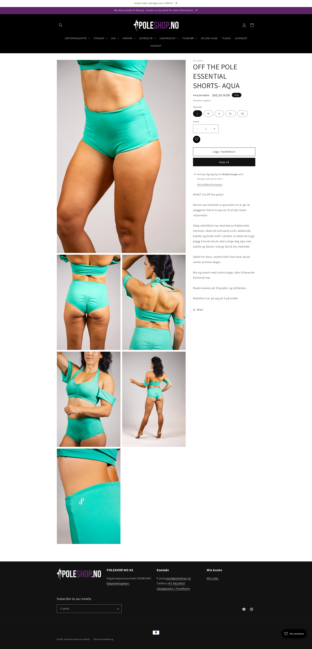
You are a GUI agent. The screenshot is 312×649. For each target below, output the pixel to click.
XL (230, 113)
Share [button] (200, 309)
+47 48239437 (176, 583)
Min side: (212, 578)
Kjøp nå (224, 162)
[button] (61, 25)
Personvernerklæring (103, 639)
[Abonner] (118, 609)
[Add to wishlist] (196, 139)
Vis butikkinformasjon (210, 184)
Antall (196, 121)
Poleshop (68, 639)
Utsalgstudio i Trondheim (173, 589)
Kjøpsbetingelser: (118, 583)
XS (242, 113)
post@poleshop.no (178, 578)
